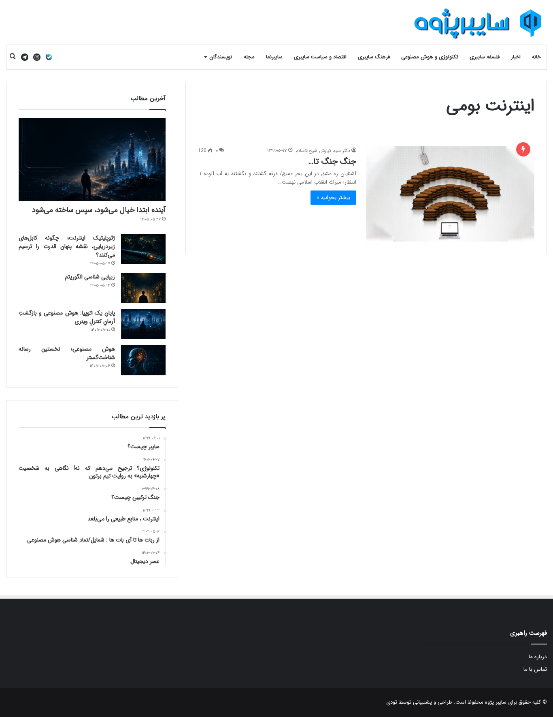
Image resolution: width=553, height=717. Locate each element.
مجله (249, 57)
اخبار (516, 57)
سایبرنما (274, 57)
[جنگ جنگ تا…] (450, 193)
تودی (391, 702)
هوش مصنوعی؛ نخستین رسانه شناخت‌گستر (67, 353)
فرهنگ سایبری (374, 57)
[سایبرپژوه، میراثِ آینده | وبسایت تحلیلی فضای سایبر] (478, 23)
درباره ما (538, 657)
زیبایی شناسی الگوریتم (90, 276)
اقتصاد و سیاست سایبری (320, 57)
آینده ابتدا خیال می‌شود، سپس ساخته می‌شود (99, 210)
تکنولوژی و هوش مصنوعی (429, 57)
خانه (536, 57)
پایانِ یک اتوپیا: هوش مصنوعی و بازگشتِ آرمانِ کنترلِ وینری (67, 317)
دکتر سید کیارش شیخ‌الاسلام (323, 150)
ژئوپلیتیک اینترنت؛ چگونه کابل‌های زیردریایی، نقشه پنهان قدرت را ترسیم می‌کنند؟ (67, 246)
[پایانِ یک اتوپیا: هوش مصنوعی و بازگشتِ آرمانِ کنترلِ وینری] (143, 324)
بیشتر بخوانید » (333, 197)
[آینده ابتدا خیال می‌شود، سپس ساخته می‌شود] (92, 159)
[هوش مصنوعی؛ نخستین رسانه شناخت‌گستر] (143, 360)
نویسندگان (220, 57)
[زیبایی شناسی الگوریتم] (143, 288)
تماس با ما (535, 669)
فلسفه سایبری (485, 57)
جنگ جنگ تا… (332, 161)
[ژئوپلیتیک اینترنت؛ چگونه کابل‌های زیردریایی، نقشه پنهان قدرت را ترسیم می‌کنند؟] (143, 249)
